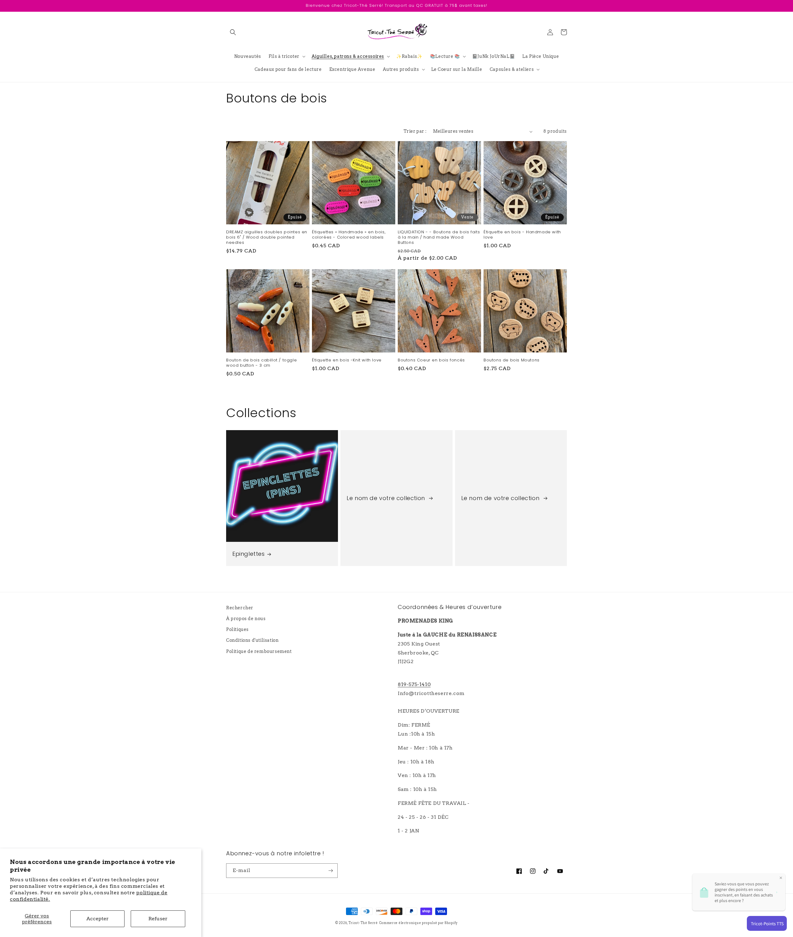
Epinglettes (248, 553)
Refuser (158, 919)
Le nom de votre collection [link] (387, 498)
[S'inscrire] (330, 870)
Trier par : (415, 131)
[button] (233, 32)
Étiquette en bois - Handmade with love (522, 235)
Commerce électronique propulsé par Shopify (418, 923)
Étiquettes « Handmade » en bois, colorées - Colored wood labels (348, 235)
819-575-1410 (414, 684)
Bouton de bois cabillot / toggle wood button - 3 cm (261, 363)
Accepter (97, 919)
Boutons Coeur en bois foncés (431, 360)
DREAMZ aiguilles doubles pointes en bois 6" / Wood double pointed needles (266, 237)
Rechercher (239, 607)
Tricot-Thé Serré (363, 923)
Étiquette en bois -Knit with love (347, 360)
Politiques (237, 629)
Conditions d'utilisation (252, 640)
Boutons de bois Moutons (512, 360)
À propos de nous (246, 618)
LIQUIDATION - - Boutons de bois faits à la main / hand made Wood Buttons (439, 237)
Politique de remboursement (259, 651)
